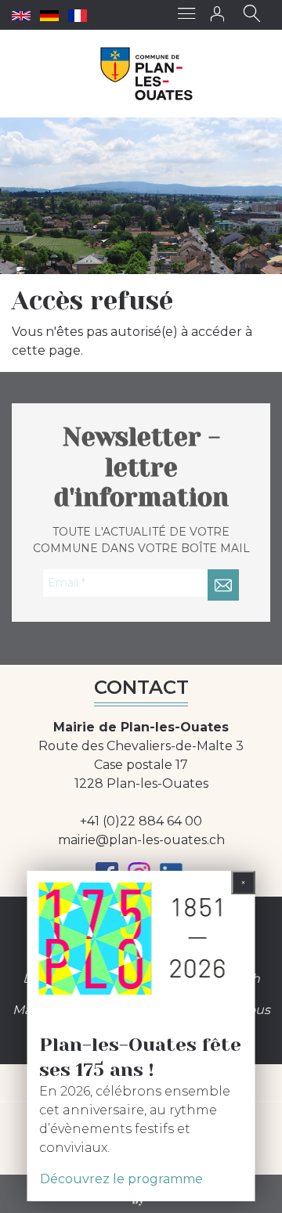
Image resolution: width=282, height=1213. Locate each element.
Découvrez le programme (121, 1178)
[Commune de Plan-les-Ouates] (147, 73)
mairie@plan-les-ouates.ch (141, 839)
